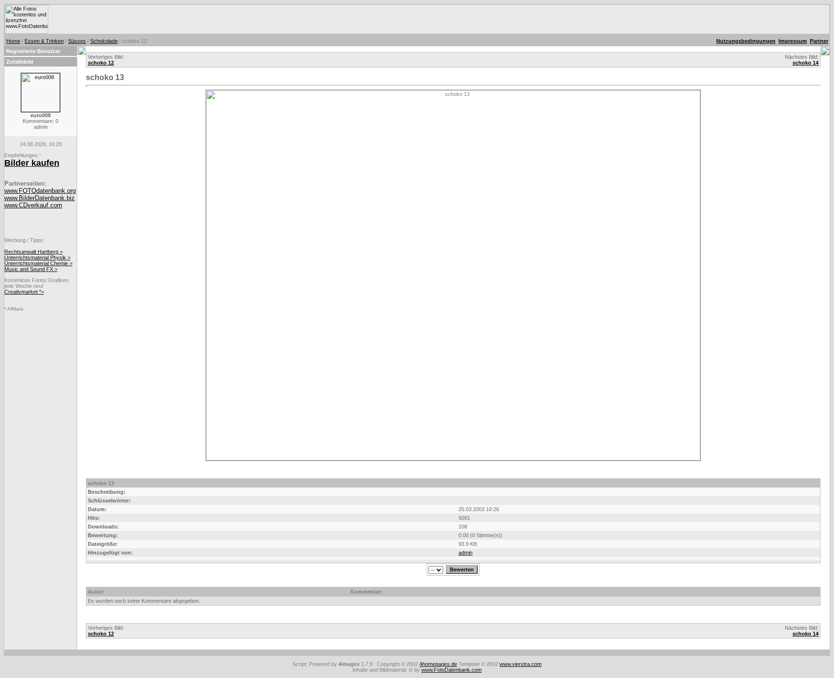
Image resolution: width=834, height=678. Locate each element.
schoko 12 (101, 63)
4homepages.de (438, 664)
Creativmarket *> (24, 292)
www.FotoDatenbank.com (451, 670)
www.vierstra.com (521, 664)
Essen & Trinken (44, 41)
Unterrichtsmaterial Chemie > (38, 263)
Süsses (77, 41)
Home (13, 41)
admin (466, 553)
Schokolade (104, 41)
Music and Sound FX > (30, 269)
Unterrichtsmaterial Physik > (37, 257)
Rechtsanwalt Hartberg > (33, 252)
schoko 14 (805, 63)
